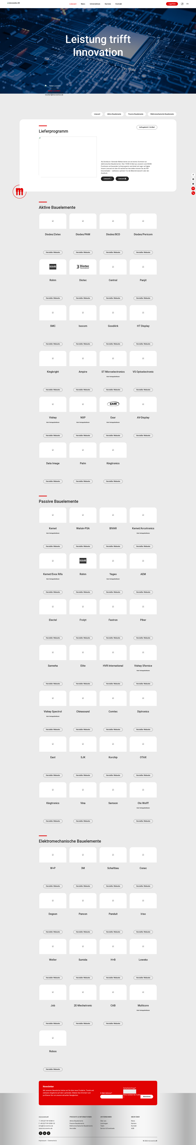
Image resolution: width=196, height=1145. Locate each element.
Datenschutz (52, 1140)
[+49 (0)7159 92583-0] (192, 193)
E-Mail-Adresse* (106, 1093)
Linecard (97, 114)
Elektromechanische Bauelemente (162, 114)
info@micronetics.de (46, 1126)
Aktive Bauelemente (114, 114)
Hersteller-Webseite (53, 252)
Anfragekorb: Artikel (147, 127)
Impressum (42, 1140)
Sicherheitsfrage (129, 1088)
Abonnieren (147, 1096)
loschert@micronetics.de (54, 95)
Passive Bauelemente (135, 114)
